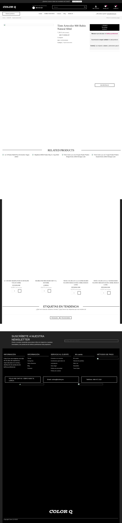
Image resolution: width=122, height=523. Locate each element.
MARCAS (70, 13)
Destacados (55, 317)
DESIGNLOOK (75, 287)
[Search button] (84, 7)
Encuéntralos (104, 85)
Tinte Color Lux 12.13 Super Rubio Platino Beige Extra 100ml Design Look (75, 282)
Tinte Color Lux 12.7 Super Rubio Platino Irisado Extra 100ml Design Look (106, 282)
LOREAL (46, 285)
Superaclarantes (16, 17)
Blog (64, 13)
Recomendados (66, 317)
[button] (19, 290)
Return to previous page (113, 17)
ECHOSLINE (16, 285)
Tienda (40, 13)
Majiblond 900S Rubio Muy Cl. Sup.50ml (46, 282)
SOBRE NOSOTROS (49, 13)
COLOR (9, 17)
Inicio (4, 17)
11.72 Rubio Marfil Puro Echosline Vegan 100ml (16, 282)
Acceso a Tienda (77, 1)
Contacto (59, 13)
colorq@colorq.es (111, 13)
